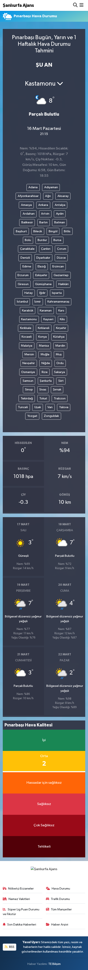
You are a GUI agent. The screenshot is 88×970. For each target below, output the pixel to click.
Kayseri (48, 319)
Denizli (25, 257)
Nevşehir (28, 363)
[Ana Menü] (81, 5)
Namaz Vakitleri (19, 899)
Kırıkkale (25, 328)
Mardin (60, 345)
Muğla (45, 354)
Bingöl (53, 231)
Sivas (42, 389)
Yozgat (32, 416)
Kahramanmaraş (58, 301)
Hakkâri (63, 284)
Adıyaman (51, 187)
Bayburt (21, 231)
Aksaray (63, 196)
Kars (61, 310)
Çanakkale (27, 248)
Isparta (57, 292)
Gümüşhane (43, 284)
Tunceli (23, 407)
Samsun (28, 380)
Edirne (26, 266)
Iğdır (42, 292)
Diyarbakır (43, 257)
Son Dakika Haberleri (21, 924)
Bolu (28, 240)
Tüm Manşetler (61, 909)
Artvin (45, 213)
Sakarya (59, 372)
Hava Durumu (61, 888)
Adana (33, 187)
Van (50, 407)
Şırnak (57, 389)
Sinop (29, 389)
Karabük (27, 310)
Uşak (37, 407)
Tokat (43, 398)
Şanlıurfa (46, 380)
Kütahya (59, 336)
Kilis (62, 319)
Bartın (43, 222)
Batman (59, 222)
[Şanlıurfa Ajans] (44, 869)
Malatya (26, 345)
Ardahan (29, 213)
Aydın (60, 213)
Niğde (45, 363)
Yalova (63, 407)
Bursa (57, 240)
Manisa (44, 345)
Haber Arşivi (59, 924)
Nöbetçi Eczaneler (21, 888)
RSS (11, 946)
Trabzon (60, 398)
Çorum (61, 248)
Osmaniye (28, 372)
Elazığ (42, 266)
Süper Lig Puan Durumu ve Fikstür (21, 912)
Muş (59, 354)
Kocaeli (27, 336)
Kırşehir (61, 328)
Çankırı (45, 248)
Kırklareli (43, 328)
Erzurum (23, 275)
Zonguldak (51, 416)
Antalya (60, 205)
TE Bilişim (54, 964)
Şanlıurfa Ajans (18, 5)
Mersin (29, 354)
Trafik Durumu (60, 899)
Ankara (43, 205)
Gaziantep (61, 275)
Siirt (61, 380)
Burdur (42, 240)
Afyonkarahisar (28, 196)
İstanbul (22, 301)
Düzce (61, 257)
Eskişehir (41, 275)
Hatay (28, 292)
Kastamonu (29, 319)
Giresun (23, 284)
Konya (42, 336)
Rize (45, 372)
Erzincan (58, 266)
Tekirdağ (27, 398)
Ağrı (48, 196)
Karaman (46, 310)
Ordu (60, 363)
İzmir (37, 301)
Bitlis (67, 231)
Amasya (26, 205)
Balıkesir (27, 222)
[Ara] (75, 5)
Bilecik (37, 231)
